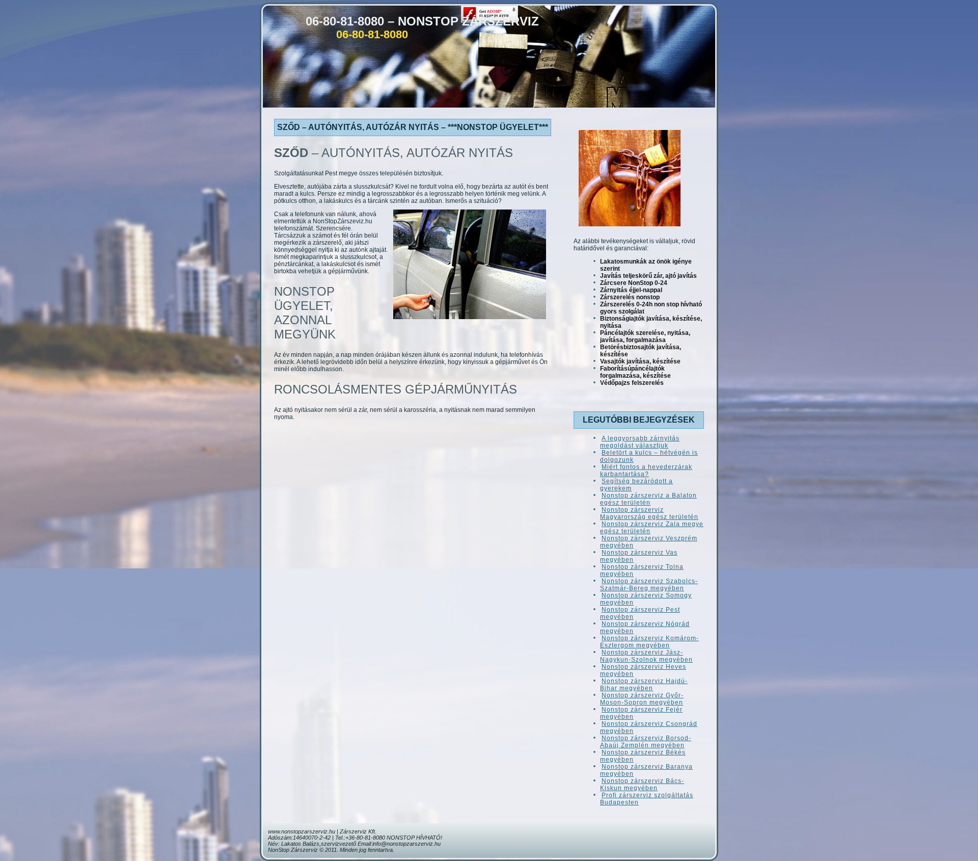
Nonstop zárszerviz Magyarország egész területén (649, 513)
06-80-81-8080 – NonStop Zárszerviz (422, 21)
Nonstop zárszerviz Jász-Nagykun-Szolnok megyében (646, 656)
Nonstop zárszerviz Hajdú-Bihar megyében (644, 684)
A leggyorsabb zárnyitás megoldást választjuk (640, 442)
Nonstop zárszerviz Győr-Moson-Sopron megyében (642, 699)
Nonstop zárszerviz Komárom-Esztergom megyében (649, 642)
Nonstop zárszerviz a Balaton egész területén (648, 499)
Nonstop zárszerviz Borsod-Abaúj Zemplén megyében (645, 742)
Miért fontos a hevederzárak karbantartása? (646, 470)
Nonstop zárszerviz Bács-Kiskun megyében (642, 784)
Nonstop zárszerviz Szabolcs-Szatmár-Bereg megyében (649, 585)
